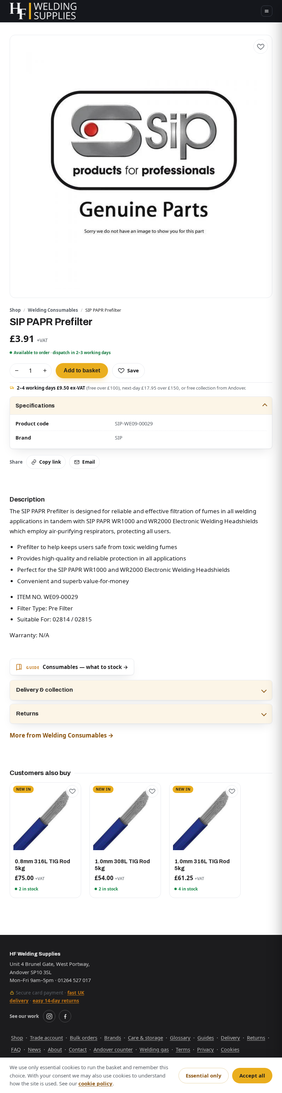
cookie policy (95, 1083)
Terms (183, 1049)
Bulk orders (83, 1037)
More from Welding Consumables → (61, 735)
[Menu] (266, 11)
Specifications (35, 406)
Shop (15, 310)
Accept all (252, 1075)
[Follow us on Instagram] (49, 1016)
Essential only (203, 1075)
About (55, 1049)
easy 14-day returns (56, 1000)
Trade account (46, 1037)
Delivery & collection (44, 690)
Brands (112, 1037)
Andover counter (113, 1049)
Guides (205, 1037)
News (34, 1049)
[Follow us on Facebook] (65, 1016)
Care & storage (145, 1037)
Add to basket (82, 370)
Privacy (205, 1049)
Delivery (230, 1037)
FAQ (16, 1049)
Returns (27, 713)
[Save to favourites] (260, 46)
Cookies (230, 1049)
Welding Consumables (53, 310)
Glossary (180, 1037)
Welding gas (154, 1049)
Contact (78, 1049)
